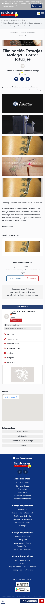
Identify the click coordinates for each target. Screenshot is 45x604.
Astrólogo (22, 526)
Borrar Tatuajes (22, 431)
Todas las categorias (22, 499)
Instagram (10, 358)
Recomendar (16, 278)
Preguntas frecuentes (22, 496)
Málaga (23, 74)
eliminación (22, 436)
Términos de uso (22, 486)
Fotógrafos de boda (22, 516)
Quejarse (32, 278)
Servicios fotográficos (22, 549)
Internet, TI (22, 510)
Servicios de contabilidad (22, 513)
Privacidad (22, 489)
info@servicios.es (24, 458)
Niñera (22, 563)
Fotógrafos (22, 540)
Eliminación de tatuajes (26, 32)
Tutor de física (22, 546)
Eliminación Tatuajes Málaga (22, 441)
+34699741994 (30, 601)
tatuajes (23, 445)
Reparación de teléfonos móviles (22, 567)
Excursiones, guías (22, 560)
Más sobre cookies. (21, 6)
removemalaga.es (13, 348)
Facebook (10, 353)
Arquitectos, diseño (22, 522)
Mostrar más (7, 226)
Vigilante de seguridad (22, 519)
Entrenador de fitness (22, 543)
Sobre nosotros (22, 483)
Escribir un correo (12, 344)
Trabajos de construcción (22, 570)
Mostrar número (12, 339)
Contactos (22, 492)
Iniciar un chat (12, 334)
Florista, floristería (22, 536)
